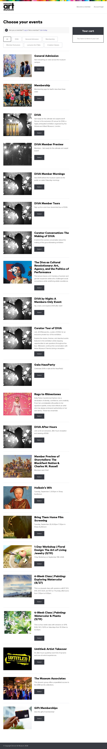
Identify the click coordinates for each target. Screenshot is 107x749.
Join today (43, 30)
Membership (50, 39)
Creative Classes (53, 45)
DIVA (16, 39)
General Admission (32, 39)
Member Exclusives (13, 45)
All (7, 39)
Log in (26, 30)
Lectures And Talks (33, 45)
